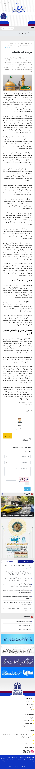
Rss (10, 766)
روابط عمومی (29, 710)
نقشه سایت (22, 766)
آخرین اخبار (26, 561)
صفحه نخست (29, 702)
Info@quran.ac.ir (27, 743)
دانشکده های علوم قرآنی (27, 726)
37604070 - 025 (27, 740)
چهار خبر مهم (29, 704)
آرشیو (31, 707)
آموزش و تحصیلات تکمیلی (26, 718)
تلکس (15, 766)
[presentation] (4, 494)
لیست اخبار (7, 436)
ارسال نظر (27, 489)
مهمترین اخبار (9, 561)
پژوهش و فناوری (28, 723)
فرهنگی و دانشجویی (27, 720)
